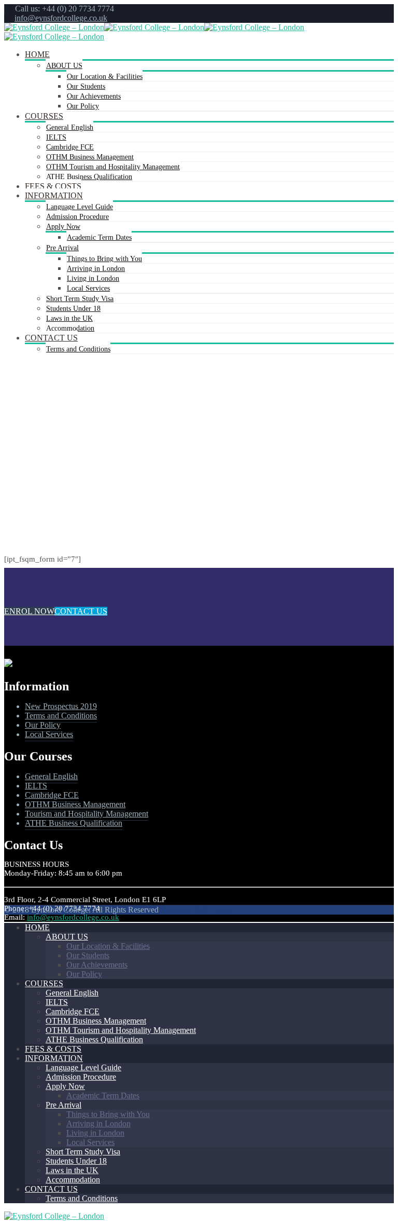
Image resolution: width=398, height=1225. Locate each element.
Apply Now (63, 226)
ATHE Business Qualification (89, 177)
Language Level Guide (79, 207)
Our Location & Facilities (105, 76)
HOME (37, 54)
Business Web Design (196, 909)
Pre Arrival (62, 248)
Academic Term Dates (99, 237)
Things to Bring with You (104, 259)
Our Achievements (94, 96)
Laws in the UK (69, 318)
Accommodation (70, 328)
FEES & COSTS (53, 186)
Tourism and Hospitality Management (86, 813)
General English (69, 127)
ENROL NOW (29, 611)
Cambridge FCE (70, 147)
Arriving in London (96, 269)
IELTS (56, 137)
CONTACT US (51, 337)
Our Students (86, 86)
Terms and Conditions (78, 349)
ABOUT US (64, 66)
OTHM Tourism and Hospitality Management (113, 167)
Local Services (88, 288)
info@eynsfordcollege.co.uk (61, 17)
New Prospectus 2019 (61, 706)
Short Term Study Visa (79, 299)
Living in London (93, 278)
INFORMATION (54, 195)
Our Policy (83, 106)
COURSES (44, 116)
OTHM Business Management (90, 157)
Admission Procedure (77, 217)
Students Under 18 (73, 308)
